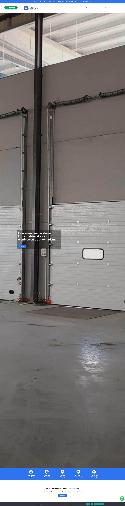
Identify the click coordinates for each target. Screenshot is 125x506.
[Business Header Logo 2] (31, 5)
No (92, 504)
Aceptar (88, 504)
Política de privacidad (99, 504)
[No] (123, 504)
